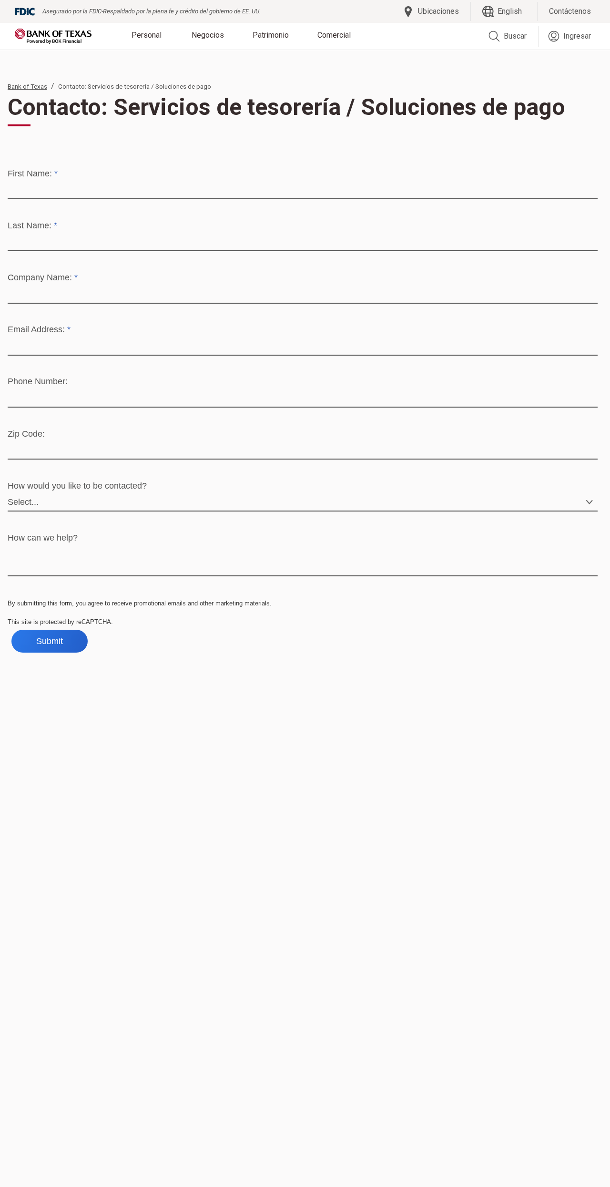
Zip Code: (26, 434)
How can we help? (43, 537)
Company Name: (43, 277)
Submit (49, 641)
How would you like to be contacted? (77, 486)
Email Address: (39, 329)
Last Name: (32, 225)
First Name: (33, 173)
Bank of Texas (27, 86)
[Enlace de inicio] (53, 36)
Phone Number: (38, 381)
